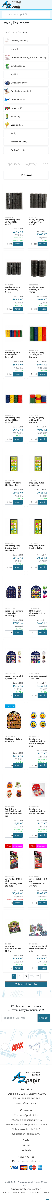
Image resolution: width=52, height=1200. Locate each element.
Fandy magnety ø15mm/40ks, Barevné (36, 354)
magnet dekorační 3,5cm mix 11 (14, 677)
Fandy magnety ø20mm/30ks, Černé (12, 289)
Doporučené (13, 164)
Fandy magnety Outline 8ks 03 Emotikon (12, 548)
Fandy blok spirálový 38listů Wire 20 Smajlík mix (37, 742)
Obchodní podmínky (26, 1115)
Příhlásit (44, 1017)
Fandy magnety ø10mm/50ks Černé (12, 221)
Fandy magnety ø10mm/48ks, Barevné (12, 354)
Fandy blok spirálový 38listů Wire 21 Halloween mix (14, 812)
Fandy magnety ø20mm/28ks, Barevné (12, 420)
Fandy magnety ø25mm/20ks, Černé (36, 289)
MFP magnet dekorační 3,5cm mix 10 (37, 613)
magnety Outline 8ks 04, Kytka (37, 546)
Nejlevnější (31, 164)
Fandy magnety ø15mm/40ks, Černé (36, 221)
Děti (9, 32)
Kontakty (26, 1150)
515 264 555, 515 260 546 (26, 1098)
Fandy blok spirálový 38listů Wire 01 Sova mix (37, 811)
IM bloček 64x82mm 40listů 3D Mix (13, 948)
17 (38, 976)
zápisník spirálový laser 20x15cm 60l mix (38, 948)
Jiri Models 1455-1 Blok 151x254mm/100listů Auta (14, 882)
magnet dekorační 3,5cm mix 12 (38, 677)
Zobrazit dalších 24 (26, 984)
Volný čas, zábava (20, 32)
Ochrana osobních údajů (26, 1129)
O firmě (26, 1145)
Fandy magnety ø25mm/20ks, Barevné (36, 420)
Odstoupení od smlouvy (26, 1133)
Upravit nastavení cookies (26, 1189)
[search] (4, 14)
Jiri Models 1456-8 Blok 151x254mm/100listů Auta (38, 882)
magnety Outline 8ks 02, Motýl (37, 483)
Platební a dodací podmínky (26, 1120)
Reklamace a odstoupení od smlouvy (26, 1124)
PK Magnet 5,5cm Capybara (13, 740)
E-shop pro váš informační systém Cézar (26, 1192)
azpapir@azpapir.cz (27, 1103)
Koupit (18, 243)
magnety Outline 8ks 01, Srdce (13, 483)
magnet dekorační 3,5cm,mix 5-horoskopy (14, 613)
